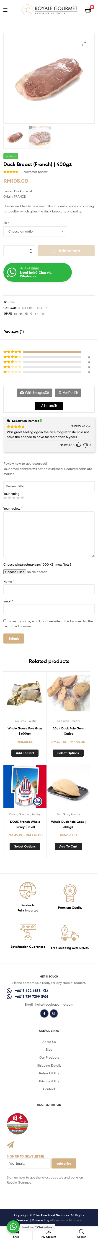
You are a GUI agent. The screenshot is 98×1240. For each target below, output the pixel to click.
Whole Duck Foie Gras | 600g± (68, 824)
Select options (68, 753)
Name (8, 581)
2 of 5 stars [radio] (9, 497)
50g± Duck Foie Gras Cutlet (68, 731)
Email (8, 601)
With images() (37, 393)
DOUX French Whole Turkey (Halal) (25, 824)
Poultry (41, 308)
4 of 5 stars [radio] (18, 497)
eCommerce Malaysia (66, 1220)
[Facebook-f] (44, 1013)
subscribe (64, 1163)
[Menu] (8, 9)
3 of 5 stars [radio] (13, 497)
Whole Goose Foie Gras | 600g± (25, 731)
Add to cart (69, 250)
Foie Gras (27, 308)
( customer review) (35, 172)
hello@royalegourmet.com (54, 1004)
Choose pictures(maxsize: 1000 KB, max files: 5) (37, 564)
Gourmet (24, 814)
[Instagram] (54, 1013)
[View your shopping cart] (88, 9)
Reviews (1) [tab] (13, 331)
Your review (13, 508)
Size (6, 223)
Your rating (12, 493)
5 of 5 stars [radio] (22, 497)
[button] (84, 43)
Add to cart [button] (25, 753)
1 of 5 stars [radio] (5, 497)
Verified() (70, 393)
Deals (13, 814)
